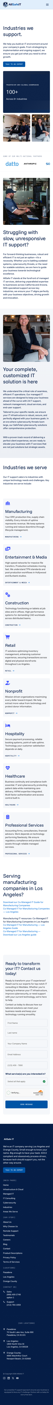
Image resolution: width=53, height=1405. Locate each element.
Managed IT (8, 1193)
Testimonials (9, 1235)
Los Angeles (8, 1276)
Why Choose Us (10, 1226)
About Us (7, 1222)
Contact (6, 1248)
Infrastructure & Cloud (13, 1189)
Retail (8, 671)
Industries (7, 1207)
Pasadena (7, 1272)
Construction (11, 625)
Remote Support (10, 1231)
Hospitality (10, 756)
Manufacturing (12, 537)
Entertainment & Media (16, 583)
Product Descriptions (12, 1253)
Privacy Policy (9, 1257)
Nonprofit (9, 713)
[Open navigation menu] (47, 4)
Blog (5, 1244)
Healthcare (10, 805)
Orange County (10, 1281)
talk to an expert (14, 1170)
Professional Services (16, 854)
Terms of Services (11, 1262)
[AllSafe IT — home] (12, 4)
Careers (6, 1239)
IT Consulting (9, 1198)
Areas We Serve (10, 1211)
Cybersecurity (9, 1202)
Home (6, 1185)
